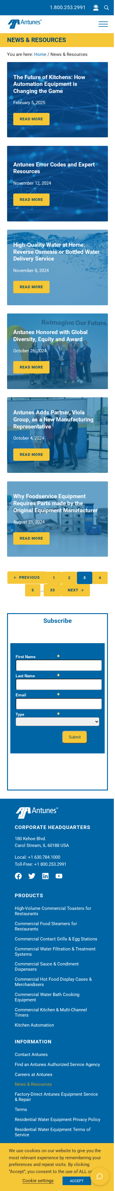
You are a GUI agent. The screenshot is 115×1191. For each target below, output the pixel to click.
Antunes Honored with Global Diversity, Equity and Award (50, 336)
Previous (29, 577)
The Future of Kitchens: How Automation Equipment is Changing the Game (49, 84)
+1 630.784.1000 (44, 857)
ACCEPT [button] (77, 1181)
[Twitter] (33, 878)
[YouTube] (60, 878)
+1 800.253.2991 (50, 864)
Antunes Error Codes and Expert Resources (54, 168)
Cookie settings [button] (38, 1180)
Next (73, 590)
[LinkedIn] (47, 878)
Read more (35, 120)
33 (55, 591)
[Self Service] (95, 7)
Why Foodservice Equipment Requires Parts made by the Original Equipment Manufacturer (55, 503)
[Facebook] (21, 878)
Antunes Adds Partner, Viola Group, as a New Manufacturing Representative (53, 419)
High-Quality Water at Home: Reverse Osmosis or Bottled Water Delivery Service (56, 252)
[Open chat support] (99, 1176)
